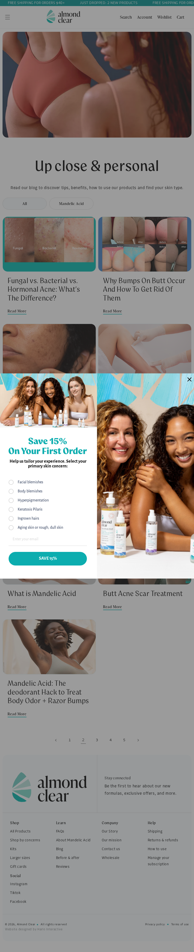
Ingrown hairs (28, 518)
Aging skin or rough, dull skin (40, 527)
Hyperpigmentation (33, 500)
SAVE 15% (48, 558)
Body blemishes (30, 491)
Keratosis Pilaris (30, 509)
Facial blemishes (30, 482)
